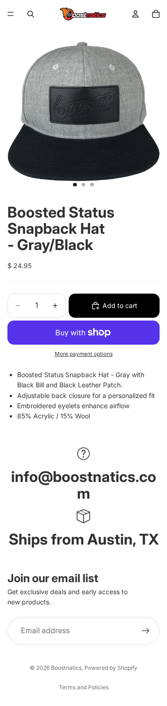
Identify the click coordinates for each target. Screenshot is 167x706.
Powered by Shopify (110, 667)
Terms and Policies (84, 687)
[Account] (135, 14)
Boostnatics (66, 667)
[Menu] (10, 14)
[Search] (30, 14)
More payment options (84, 354)
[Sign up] (145, 630)
